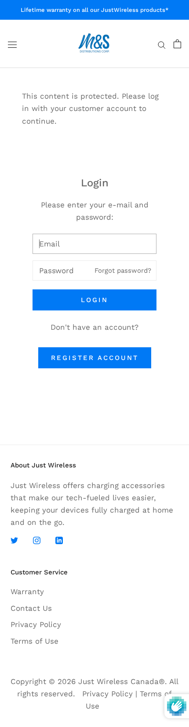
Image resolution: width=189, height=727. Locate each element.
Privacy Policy (36, 624)
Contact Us (31, 608)
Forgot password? (122, 270)
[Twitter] (14, 540)
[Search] (162, 44)
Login (94, 300)
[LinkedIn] (59, 540)
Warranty (27, 591)
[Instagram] (36, 540)
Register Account (94, 358)
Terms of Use (34, 641)
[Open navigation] (12, 44)
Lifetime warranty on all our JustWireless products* (95, 10)
